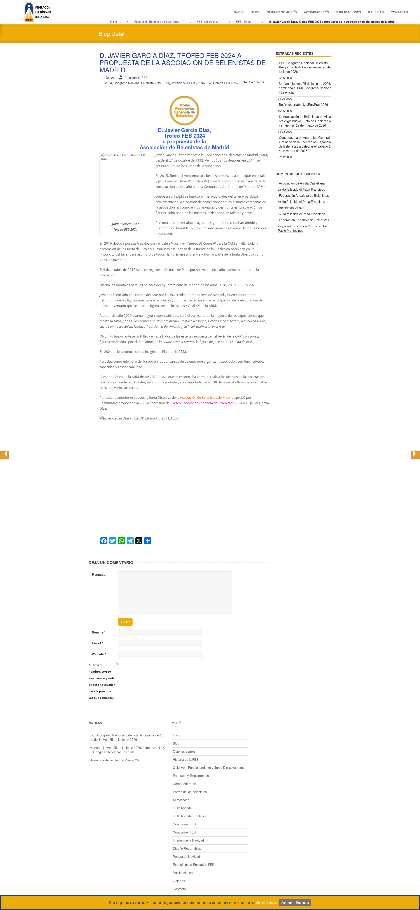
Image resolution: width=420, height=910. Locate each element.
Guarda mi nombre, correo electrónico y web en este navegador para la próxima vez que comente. (102, 681)
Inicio (239, 12)
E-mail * (97, 643)
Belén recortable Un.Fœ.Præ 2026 (303, 104)
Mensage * (99, 574)
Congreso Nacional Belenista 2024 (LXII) (142, 83)
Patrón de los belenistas (190, 792)
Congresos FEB (184, 824)
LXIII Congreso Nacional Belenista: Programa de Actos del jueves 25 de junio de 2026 (305, 67)
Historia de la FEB (186, 759)
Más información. (267, 902)
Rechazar (302, 902)
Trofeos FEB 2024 (225, 83)
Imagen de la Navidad (188, 840)
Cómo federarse (184, 784)
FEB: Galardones (208, 21)
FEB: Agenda (182, 808)
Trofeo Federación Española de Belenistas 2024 (206, 403)
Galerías (376, 12)
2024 (108, 83)
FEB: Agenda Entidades (190, 816)
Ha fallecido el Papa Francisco (303, 189)
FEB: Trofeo (243, 21)
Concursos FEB (184, 832)
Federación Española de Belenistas (156, 21)
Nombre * (98, 632)
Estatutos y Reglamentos (191, 776)
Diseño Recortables (187, 848)
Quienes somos (279, 12)
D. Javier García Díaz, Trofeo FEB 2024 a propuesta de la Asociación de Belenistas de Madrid (183, 62)
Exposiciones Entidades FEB (193, 865)
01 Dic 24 (108, 77)
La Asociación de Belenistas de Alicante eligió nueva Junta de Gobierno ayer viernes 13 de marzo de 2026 (305, 121)
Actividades (314, 12)
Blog (255, 12)
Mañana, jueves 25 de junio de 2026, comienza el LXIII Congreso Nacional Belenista (305, 88)
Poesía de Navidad (186, 856)
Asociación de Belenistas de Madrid (206, 397)
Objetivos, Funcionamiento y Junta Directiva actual (209, 767)
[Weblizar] (38, 11)
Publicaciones (348, 12)
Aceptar (286, 902)
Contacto (399, 12)
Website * (99, 654)
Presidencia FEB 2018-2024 (191, 83)
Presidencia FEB (135, 77)
